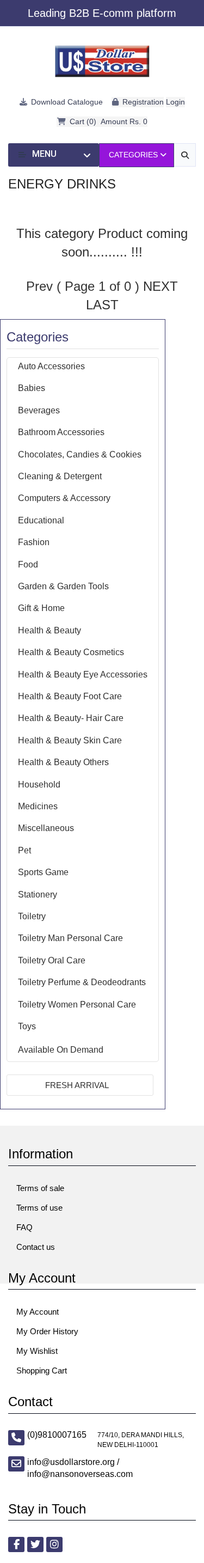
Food (28, 564)
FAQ (24, 1227)
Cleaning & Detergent (60, 476)
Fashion (34, 542)
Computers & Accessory (64, 498)
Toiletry (32, 916)
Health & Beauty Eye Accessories (82, 674)
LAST (102, 304)
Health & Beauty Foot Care (70, 696)
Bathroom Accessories (61, 432)
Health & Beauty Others (63, 762)
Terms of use (39, 1207)
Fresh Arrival (77, 1085)
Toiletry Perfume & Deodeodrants (82, 982)
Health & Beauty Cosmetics (71, 652)
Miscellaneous (46, 828)
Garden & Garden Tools (63, 586)
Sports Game (43, 872)
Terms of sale (40, 1188)
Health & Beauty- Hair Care (70, 718)
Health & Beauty (49, 630)
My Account (37, 1311)
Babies (31, 388)
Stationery (37, 894)
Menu (44, 154)
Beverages (39, 410)
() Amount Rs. (108, 121)
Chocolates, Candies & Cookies (79, 454)
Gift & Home (41, 608)
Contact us (35, 1246)
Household (39, 784)
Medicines (38, 806)
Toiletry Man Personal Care (70, 938)
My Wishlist (37, 1351)
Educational (41, 520)
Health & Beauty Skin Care (70, 740)
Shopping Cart (41, 1370)
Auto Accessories (51, 366)
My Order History (47, 1331)
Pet (24, 850)
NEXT (160, 286)
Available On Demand (60, 1049)
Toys (27, 1026)
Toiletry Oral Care (51, 960)
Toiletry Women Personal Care (77, 1004)
